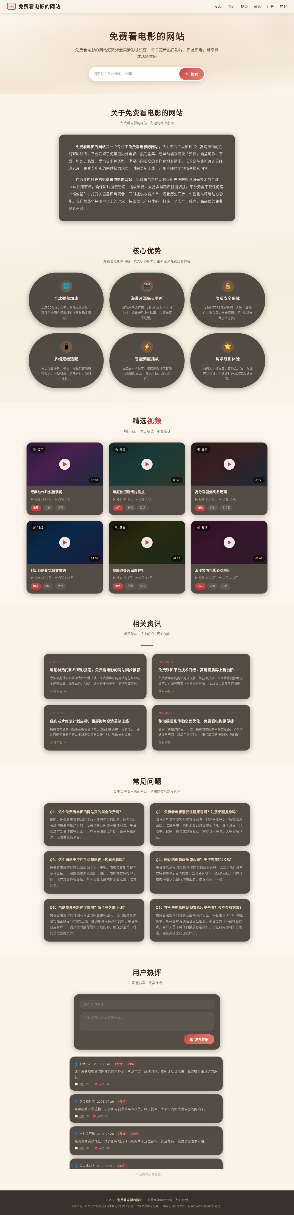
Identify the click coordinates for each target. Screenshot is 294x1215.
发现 (217, 6)
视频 (244, 6)
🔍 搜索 (191, 74)
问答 (270, 6)
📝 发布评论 (199, 1039)
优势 (231, 6)
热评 (283, 6)
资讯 (257, 6)
